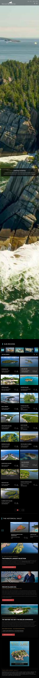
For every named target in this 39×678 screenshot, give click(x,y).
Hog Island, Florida (26, 444)
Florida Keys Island (7, 500)
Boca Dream (5, 406)
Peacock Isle (5, 482)
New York (3, 389)
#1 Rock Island (25, 405)
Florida (3, 370)
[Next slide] (36, 350)
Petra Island (5, 387)
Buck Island (24, 425)
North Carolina (23, 483)
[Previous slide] (2, 350)
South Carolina (23, 426)
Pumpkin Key (5, 369)
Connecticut (23, 389)
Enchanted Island (7, 425)
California (13, 537)
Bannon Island (6, 444)
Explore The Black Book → (9, 567)
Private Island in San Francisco (16, 535)
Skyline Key (24, 369)
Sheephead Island (6, 463)
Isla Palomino (25, 462)
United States (6, 370)
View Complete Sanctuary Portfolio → (19, 628)
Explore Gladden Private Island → (7, 628)
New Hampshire (24, 407)
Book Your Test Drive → (8, 634)
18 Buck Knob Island (26, 482)
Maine (3, 465)
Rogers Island (24, 387)
